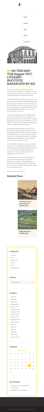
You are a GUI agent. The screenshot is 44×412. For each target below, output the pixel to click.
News (12, 258)
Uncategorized (15, 268)
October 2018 (15, 314)
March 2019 (14, 302)
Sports (13, 265)
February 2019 (15, 304)
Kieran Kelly (22, 87)
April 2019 (14, 299)
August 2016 (14, 322)
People (13, 263)
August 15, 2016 (12, 87)
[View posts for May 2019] (10, 351)
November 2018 (15, 312)
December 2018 (15, 309)
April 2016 (14, 332)
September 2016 (15, 319)
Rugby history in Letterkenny (25, 232)
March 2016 (14, 334)
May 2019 (13, 297)
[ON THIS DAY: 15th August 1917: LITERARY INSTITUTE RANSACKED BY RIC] (22, 54)
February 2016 (15, 337)
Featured (13, 255)
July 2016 (13, 324)
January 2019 (14, 307)
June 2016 (13, 327)
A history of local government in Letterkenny (25, 203)
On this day (14, 260)
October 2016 (15, 317)
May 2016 (13, 329)
